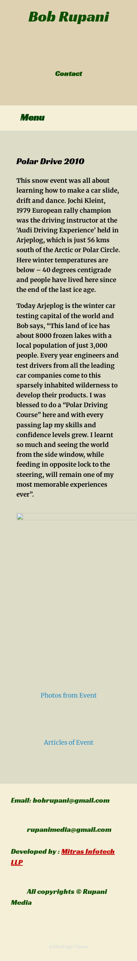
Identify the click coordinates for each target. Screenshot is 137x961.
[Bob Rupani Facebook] (60, 58)
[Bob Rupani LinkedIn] (68, 58)
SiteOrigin (63, 946)
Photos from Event (69, 695)
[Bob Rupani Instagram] (73, 58)
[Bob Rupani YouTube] (77, 58)
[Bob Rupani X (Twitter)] (64, 58)
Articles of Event (69, 742)
